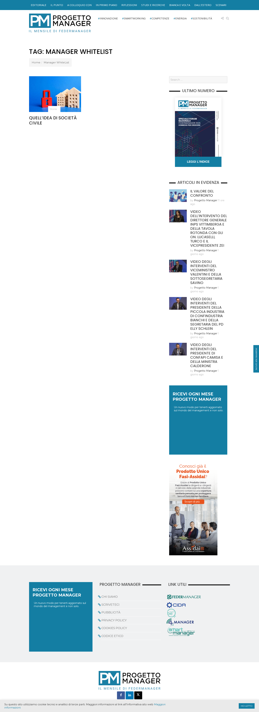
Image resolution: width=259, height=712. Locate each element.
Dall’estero (202, 5)
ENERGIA (181, 18)
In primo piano (106, 5)
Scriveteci (110, 604)
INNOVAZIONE (109, 18)
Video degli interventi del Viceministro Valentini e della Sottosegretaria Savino (206, 272)
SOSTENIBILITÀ (202, 18)
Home (36, 62)
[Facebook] (121, 695)
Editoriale (38, 5)
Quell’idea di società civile (53, 120)
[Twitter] (138, 695)
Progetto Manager (205, 200)
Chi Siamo (109, 596)
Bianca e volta (179, 5)
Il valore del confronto (202, 193)
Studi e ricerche (153, 5)
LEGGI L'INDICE (198, 161)
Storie (53, 109)
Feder (21, 8)
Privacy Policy (114, 620)
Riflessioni (129, 5)
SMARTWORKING (135, 18)
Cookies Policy (114, 628)
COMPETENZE (160, 18)
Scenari (221, 5)
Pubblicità (110, 612)
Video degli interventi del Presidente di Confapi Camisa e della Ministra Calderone (206, 355)
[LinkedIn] (130, 695)
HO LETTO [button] (246, 705)
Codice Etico (112, 636)
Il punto (57, 5)
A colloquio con (79, 5)
